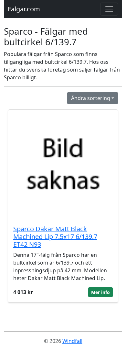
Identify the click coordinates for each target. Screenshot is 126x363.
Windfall (72, 341)
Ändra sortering (90, 98)
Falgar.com (24, 9)
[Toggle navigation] (109, 9)
